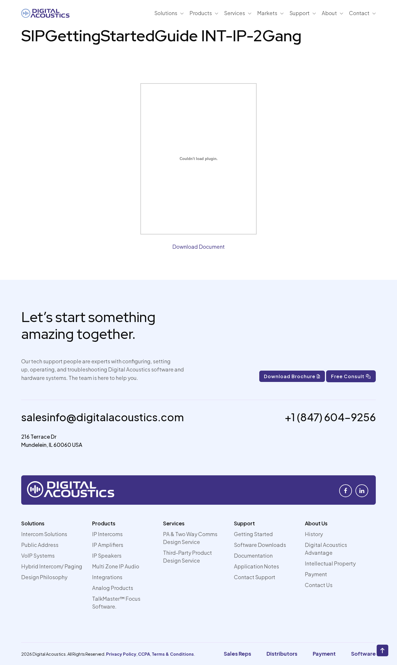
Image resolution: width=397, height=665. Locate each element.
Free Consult (347, 376)
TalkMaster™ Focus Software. (116, 602)
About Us (316, 523)
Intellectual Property (330, 563)
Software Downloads (260, 544)
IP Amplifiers (107, 544)
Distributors (282, 653)
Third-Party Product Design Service (187, 556)
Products (103, 523)
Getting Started (253, 534)
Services (174, 523)
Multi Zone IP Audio (115, 566)
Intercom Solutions (44, 534)
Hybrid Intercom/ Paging (51, 566)
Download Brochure (289, 376)
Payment (316, 574)
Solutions (32, 523)
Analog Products (112, 587)
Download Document (198, 246)
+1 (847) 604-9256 (330, 417)
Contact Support (254, 577)
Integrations (107, 577)
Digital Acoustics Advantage (326, 548)
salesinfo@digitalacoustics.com (102, 417)
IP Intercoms (107, 534)
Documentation (253, 555)
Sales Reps (237, 653)
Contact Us (318, 585)
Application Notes (256, 566)
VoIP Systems (38, 555)
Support (244, 523)
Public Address (39, 544)
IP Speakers (106, 555)
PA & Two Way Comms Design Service (190, 538)
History (314, 534)
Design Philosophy (44, 577)
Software (363, 653)
